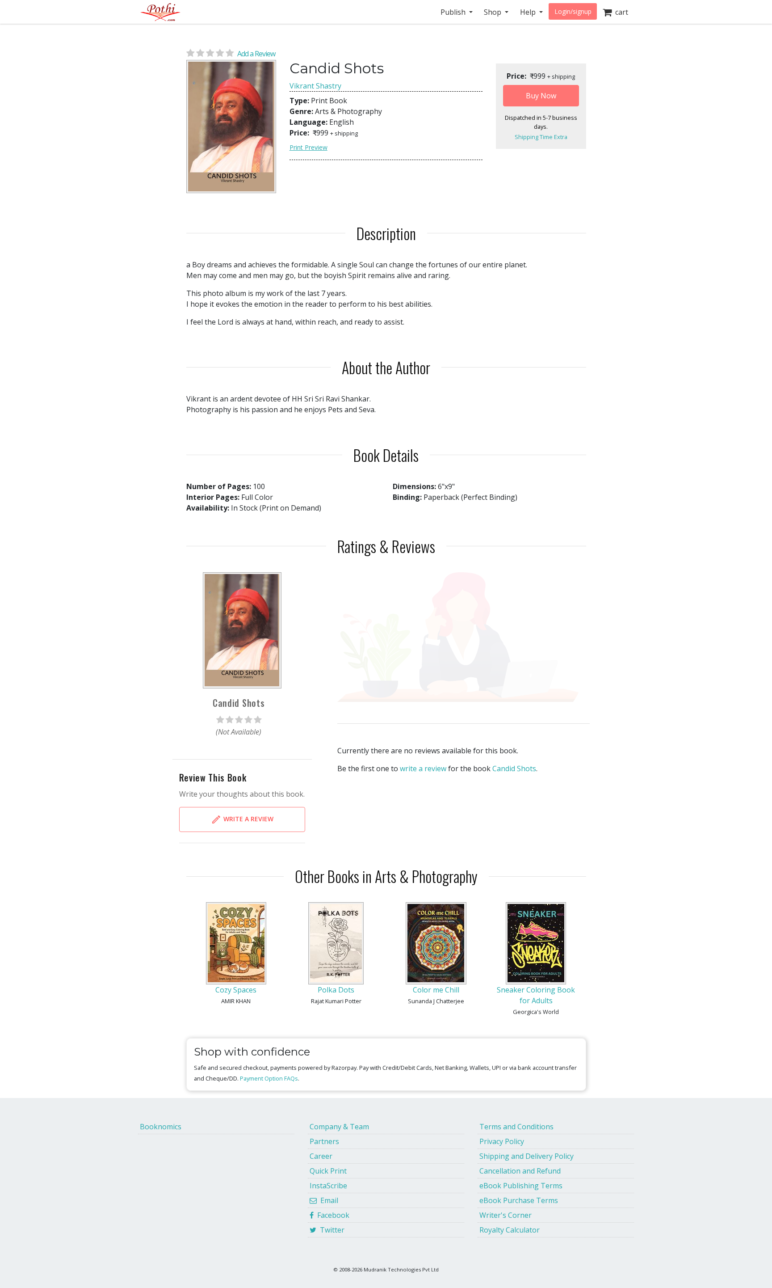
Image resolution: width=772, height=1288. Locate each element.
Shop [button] (493, 12)
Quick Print (328, 1171)
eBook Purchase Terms (518, 1200)
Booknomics (160, 1127)
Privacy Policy (501, 1141)
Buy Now (541, 96)
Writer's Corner (505, 1215)
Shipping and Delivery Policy (526, 1156)
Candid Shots (514, 768)
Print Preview (308, 147)
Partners (324, 1141)
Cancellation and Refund (520, 1171)
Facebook (331, 1215)
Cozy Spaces (235, 990)
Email (327, 1200)
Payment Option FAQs (269, 1078)
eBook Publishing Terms (520, 1186)
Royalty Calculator (509, 1230)
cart (620, 12)
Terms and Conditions (516, 1127)
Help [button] (528, 12)
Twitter (330, 1230)
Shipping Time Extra (541, 137)
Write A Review (247, 819)
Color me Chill (436, 990)
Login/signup (573, 11)
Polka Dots (336, 990)
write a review (423, 768)
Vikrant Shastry (315, 86)
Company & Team (339, 1127)
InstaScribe (328, 1186)
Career (321, 1156)
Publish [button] (454, 12)
